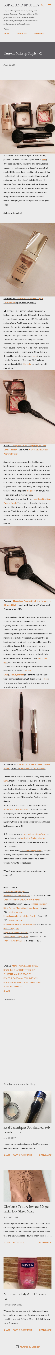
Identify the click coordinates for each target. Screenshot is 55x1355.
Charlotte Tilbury (24, 970)
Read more (45, 1155)
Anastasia (17, 966)
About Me (22, 33)
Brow (35, 966)
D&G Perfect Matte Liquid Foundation (21, 908)
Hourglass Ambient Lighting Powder (20, 916)
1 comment (19, 1242)
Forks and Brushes (21, 5)
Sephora (18, 986)
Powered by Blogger (29, 1346)
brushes (8, 970)
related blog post (39, 904)
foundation (31, 978)
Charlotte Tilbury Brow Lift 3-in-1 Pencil (22, 899)
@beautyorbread (16, 674)
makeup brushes (26, 982)
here (44, 159)
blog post (31, 490)
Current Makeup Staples (15, 891)
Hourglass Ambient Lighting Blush (19, 924)
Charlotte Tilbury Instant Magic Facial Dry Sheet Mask (26, 1208)
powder (8, 986)
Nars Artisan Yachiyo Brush (16, 936)
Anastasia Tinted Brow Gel (32, 768)
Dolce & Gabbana (13, 978)
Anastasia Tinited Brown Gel (17, 895)
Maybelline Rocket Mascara (33, 838)
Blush (27, 966)
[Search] (42, 5)
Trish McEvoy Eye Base (31, 850)
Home (6, 33)
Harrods (27, 364)
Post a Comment (22, 1155)
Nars (38, 982)
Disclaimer (39, 33)
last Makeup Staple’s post (35, 834)
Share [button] (7, 991)
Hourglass (10, 982)
